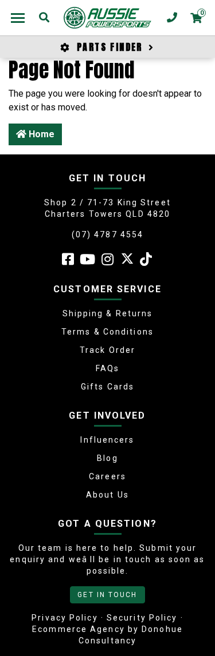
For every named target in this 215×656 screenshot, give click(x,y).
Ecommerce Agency (78, 629)
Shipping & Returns (107, 313)
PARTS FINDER (110, 47)
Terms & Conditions (107, 331)
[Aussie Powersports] (107, 18)
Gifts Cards (107, 386)
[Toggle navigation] (17, 17)
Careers (107, 476)
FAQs (107, 368)
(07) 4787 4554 (107, 234)
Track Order (107, 350)
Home (40, 134)
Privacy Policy (64, 617)
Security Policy (142, 617)
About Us (107, 494)
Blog (107, 458)
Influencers (107, 439)
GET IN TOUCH (107, 595)
